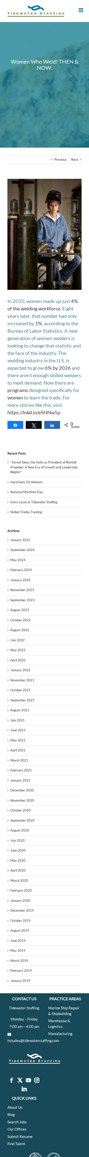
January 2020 (20, 900)
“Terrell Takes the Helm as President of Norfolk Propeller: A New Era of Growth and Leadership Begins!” (43, 467)
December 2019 (22, 910)
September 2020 (22, 820)
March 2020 (19, 880)
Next (74, 160)
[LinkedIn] (24, 1089)
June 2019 (18, 941)
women (15, 397)
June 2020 (18, 850)
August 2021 (19, 710)
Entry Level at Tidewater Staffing (33, 502)
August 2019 (19, 930)
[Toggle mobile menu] (81, 10)
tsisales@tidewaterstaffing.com (33, 1040)
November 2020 (22, 800)
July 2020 (17, 840)
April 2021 (18, 750)
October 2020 (20, 810)
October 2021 (20, 690)
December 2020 (22, 790)
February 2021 (21, 770)
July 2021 (17, 720)
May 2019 (17, 950)
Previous (60, 160)
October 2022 (20, 620)
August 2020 (19, 830)
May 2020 (17, 860)
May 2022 (17, 650)
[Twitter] (20, 1080)
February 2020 (21, 890)
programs (17, 390)
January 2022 (20, 670)
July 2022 (17, 640)
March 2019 (19, 961)
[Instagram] (36, 1080)
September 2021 (22, 700)
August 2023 (19, 610)
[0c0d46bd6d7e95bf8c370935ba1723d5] (44, 234)
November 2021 (22, 680)
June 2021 (18, 730)
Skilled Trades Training (26, 512)
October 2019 (20, 921)
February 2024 (21, 570)
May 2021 (17, 740)
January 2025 (20, 540)
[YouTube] (28, 1080)
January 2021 (20, 780)
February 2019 (21, 970)
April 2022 (18, 660)
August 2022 (19, 630)
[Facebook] (11, 1080)
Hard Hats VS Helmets (26, 482)
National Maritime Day (26, 492)
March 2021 (19, 760)
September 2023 (22, 600)
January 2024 (20, 580)
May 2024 (17, 560)
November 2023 (22, 590)
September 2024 (22, 550)
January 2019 (20, 981)
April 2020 (18, 870)
